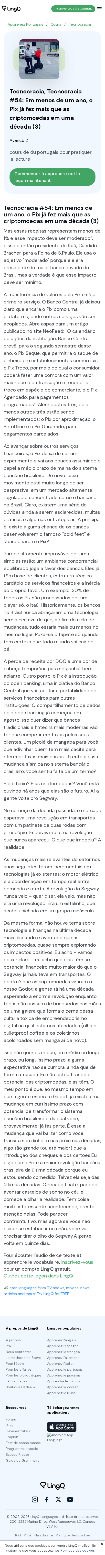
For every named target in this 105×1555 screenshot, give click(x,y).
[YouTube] (70, 1499)
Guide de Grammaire (23, 1460)
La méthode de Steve (23, 1357)
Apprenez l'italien (60, 1363)
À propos (13, 1340)
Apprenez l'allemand (63, 1357)
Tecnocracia (80, 24)
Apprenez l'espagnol (63, 1346)
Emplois (12, 1437)
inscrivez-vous (77, 1262)
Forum (11, 1419)
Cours (56, 24)
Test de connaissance (23, 1443)
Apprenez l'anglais (61, 1340)
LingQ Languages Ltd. (48, 1516)
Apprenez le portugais (65, 1369)
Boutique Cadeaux (20, 1387)
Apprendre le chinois (63, 1381)
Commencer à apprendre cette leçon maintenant (47, 177)
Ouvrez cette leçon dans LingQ (38, 1276)
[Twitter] (58, 1499)
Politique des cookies (78, 1550)
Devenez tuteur (18, 1431)
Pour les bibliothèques (24, 1375)
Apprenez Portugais (25, 24)
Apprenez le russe (61, 1393)
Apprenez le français (63, 1352)
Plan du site (43, 1535)
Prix (8, 1346)
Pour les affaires (19, 1369)
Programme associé (22, 1448)
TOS (18, 1535)
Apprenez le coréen (62, 1387)
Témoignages (16, 1381)
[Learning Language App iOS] (61, 1427)
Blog (9, 1425)
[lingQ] (11, 9)
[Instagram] (35, 1499)
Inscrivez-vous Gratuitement (73, 8)
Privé (28, 1535)
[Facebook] (46, 1499)
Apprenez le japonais (64, 1375)
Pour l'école (15, 1363)
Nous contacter (18, 1352)
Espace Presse (17, 1454)
